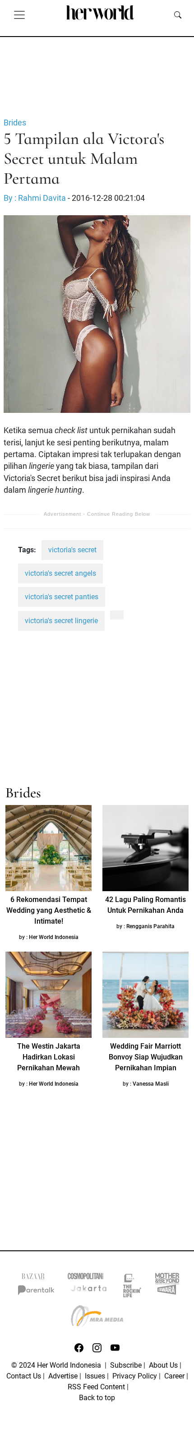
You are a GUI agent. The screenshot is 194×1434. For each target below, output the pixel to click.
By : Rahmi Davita (35, 198)
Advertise (63, 1376)
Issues (95, 1376)
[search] (178, 14)
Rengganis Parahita (150, 926)
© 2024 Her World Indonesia (57, 1365)
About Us (163, 1365)
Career (174, 1376)
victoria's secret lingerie (61, 620)
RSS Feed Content (96, 1387)
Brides (15, 122)
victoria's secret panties (61, 596)
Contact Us (23, 1376)
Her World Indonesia (54, 937)
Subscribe (126, 1365)
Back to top (97, 1397)
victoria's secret (72, 550)
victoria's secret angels (60, 573)
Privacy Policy (134, 1376)
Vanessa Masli (151, 1084)
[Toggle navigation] (19, 14)
